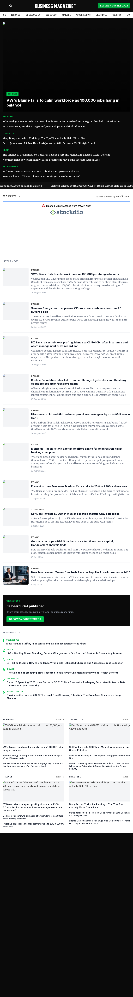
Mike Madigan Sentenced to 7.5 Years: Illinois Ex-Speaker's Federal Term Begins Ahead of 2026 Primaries (62, 121)
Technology (33, 15)
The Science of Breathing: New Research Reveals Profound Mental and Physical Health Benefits (56, 154)
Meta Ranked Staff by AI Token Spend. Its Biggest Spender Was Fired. (42, 176)
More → (60, 719)
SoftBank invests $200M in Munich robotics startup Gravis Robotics (41, 171)
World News (83, 15)
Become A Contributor (114, 6)
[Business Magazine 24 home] (55, 6)
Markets (10, 196)
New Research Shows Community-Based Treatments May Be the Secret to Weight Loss (51, 159)
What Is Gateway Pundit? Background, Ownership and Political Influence (44, 126)
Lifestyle (101, 15)
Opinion (116, 15)
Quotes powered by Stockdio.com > (113, 196)
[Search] (10, 5)
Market (66, 15)
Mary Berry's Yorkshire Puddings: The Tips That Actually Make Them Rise (44, 138)
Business (36, 270)
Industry (51, 15)
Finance (15, 15)
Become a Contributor (25, 619)
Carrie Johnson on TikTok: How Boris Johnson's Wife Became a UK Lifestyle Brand (49, 143)
